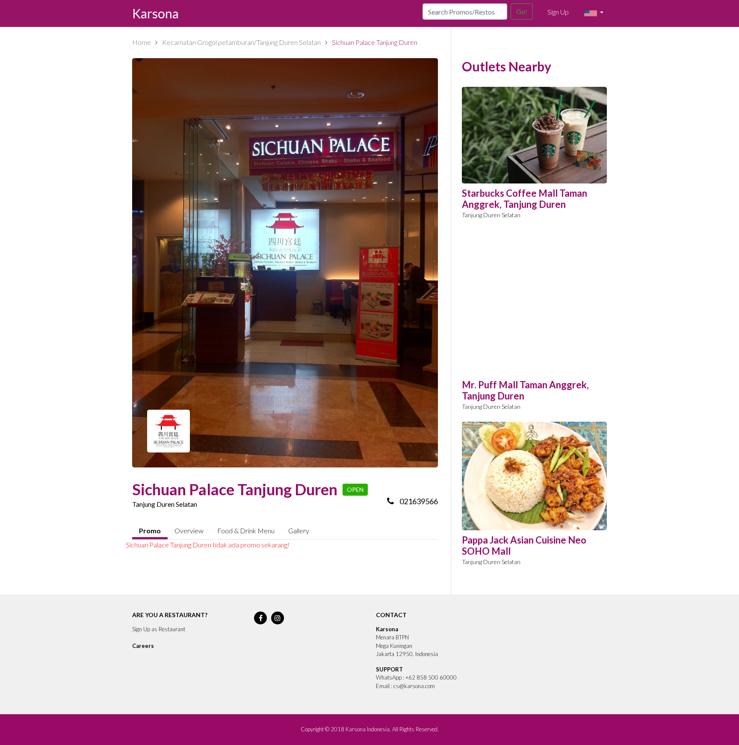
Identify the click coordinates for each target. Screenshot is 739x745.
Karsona (155, 13)
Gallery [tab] (298, 530)
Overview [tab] (189, 530)
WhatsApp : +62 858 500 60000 (416, 677)
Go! (521, 11)
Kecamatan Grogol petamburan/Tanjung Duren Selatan (241, 42)
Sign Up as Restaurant (158, 629)
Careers (143, 645)
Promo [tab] (150, 530)
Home (141, 42)
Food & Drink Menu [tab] (246, 530)
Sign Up (558, 12)
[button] (594, 13)
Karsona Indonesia (368, 729)
